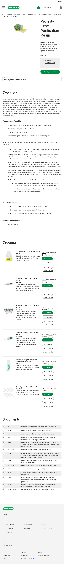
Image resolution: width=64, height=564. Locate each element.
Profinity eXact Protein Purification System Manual (23, 213)
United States (8, 542)
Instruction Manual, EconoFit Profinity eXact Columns (37, 489)
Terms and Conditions (43, 555)
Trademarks (24, 552)
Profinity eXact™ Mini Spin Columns (28, 387)
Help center (9, 532)
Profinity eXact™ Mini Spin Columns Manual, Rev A (36, 449)
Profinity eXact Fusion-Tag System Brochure (22, 210)
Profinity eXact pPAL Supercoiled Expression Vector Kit (27, 360)
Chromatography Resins (45, 14)
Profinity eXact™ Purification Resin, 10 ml (28, 252)
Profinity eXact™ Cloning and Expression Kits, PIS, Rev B (38, 434)
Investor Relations (47, 528)
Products (9, 14)
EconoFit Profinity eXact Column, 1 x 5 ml (28, 333)
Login (44, 252)
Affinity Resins (57, 14)
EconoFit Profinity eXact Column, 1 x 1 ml (28, 279)
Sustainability (28, 524)
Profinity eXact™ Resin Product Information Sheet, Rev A (38, 426)
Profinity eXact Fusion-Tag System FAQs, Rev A (35, 469)
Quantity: (44, 255)
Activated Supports (12, 224)
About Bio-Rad (10, 524)
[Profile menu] (54, 7)
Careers (44, 524)
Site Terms (40, 552)
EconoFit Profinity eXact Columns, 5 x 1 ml (28, 306)
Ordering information (50, 72)
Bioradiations (9, 528)
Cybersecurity (6, 555)
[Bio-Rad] (8, 508)
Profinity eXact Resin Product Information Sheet (23, 206)
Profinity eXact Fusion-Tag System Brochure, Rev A (36, 430)
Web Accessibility (25, 555)
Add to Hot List (48, 270)
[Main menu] (3, 7)
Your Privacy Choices (26, 558)
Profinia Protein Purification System (47, 172)
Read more (43, 55)
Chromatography (32, 14)
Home (2, 14)
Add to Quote (48, 263)
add (3, 427)
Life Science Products (19, 14)
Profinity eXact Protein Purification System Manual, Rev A (38, 465)
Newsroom (27, 528)
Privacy (5, 558)
